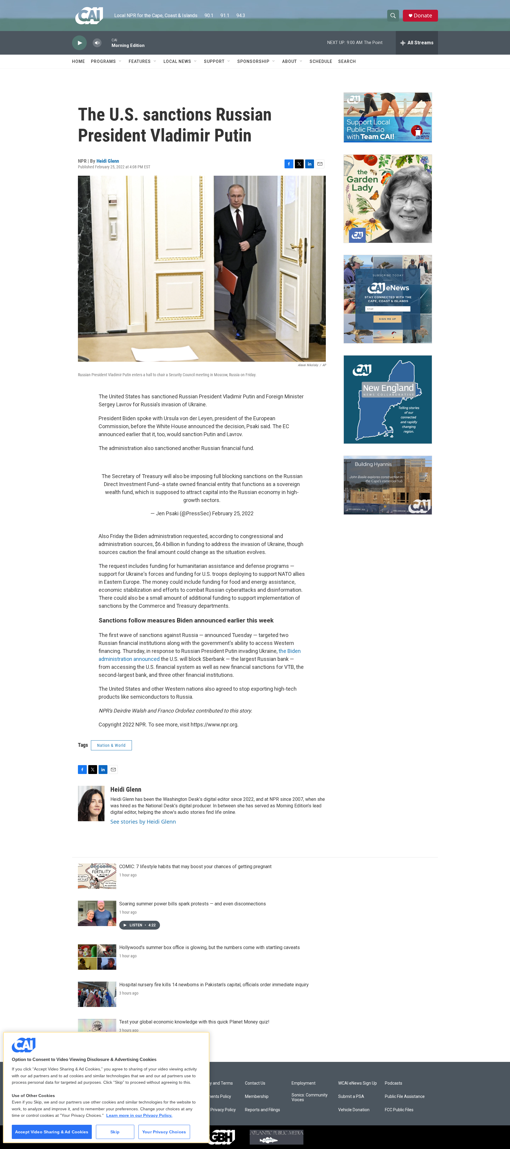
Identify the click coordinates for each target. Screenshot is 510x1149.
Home (78, 61)
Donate (423, 15)
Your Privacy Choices (164, 1132)
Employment (304, 1083)
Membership (257, 1096)
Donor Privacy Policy (217, 1110)
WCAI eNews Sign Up (357, 1083)
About (289, 61)
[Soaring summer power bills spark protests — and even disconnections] (97, 913)
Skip (115, 1132)
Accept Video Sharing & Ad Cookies (52, 1132)
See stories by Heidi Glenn (143, 821)
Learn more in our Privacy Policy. (139, 1115)
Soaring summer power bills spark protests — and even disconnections (192, 904)
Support (214, 61)
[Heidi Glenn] (91, 803)
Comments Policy (214, 1096)
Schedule (321, 61)
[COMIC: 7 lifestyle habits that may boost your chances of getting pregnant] (97, 876)
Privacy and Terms (215, 1083)
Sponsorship (253, 61)
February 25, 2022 (233, 513)
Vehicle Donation (354, 1110)
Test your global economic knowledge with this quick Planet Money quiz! (194, 1022)
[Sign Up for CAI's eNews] (388, 299)
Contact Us (255, 1083)
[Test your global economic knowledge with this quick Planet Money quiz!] (97, 1031)
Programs (103, 61)
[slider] (106, 43)
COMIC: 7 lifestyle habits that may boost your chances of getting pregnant (195, 866)
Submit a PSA (351, 1096)
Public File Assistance (405, 1096)
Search (347, 61)
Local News (177, 61)
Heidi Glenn (108, 161)
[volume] (97, 43)
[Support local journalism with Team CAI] (388, 117)
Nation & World (111, 745)
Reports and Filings (262, 1110)
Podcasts (393, 1083)
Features (140, 61)
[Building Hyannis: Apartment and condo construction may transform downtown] (388, 485)
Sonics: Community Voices (310, 1097)
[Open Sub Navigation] (120, 61)
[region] (106, 1087)
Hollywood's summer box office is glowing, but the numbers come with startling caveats (209, 947)
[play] (79, 43)
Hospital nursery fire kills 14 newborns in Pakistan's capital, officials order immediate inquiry (214, 984)
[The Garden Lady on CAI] (388, 199)
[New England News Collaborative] (388, 400)
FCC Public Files (399, 1110)
